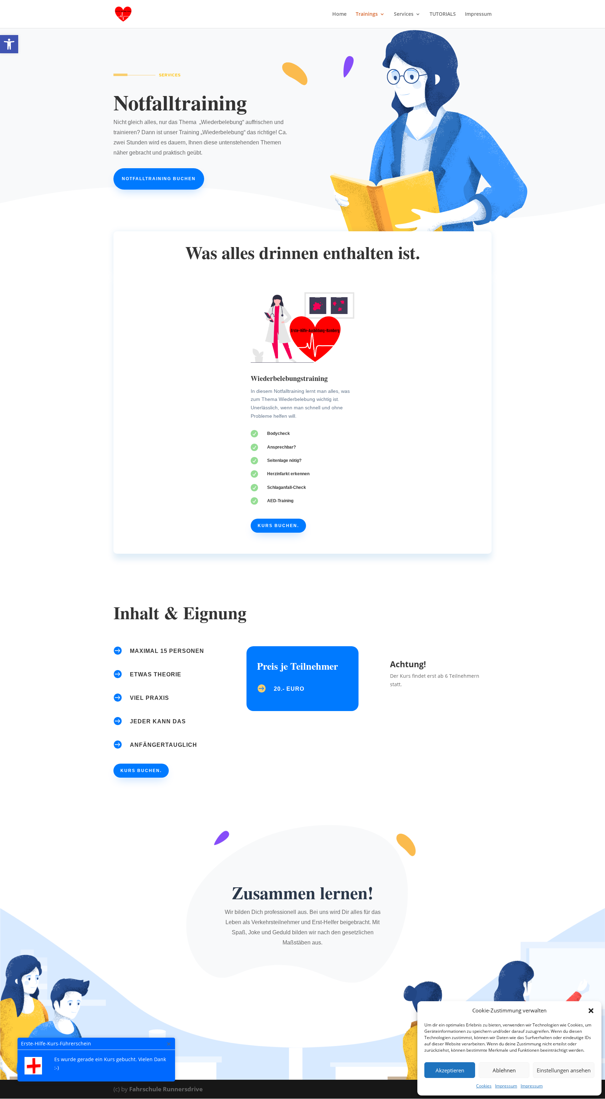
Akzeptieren (450, 1070)
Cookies (484, 1086)
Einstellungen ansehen (564, 1070)
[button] (9, 44)
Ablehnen (504, 1070)
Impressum (506, 1086)
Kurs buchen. (278, 525)
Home (339, 14)
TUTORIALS (443, 14)
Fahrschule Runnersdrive (166, 1089)
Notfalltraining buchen (159, 178)
